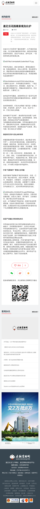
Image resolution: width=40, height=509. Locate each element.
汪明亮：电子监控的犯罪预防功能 (13, 360)
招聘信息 (27, 473)
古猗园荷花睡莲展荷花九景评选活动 (14, 370)
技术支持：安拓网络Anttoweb (20, 467)
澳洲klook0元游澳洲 (9, 381)
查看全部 (34, 17)
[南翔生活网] (8, 3)
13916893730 (24, 465)
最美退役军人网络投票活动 (11, 365)
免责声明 (34, 473)
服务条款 (20, 473)
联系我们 (20, 475)
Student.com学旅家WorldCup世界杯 (14, 386)
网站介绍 (4, 473)
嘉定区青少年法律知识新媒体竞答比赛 (14, 375)
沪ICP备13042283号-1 (23, 470)
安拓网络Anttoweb (8, 495)
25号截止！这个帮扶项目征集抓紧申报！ (15, 342)
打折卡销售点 (13, 473)
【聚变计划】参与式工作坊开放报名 (14, 347)
